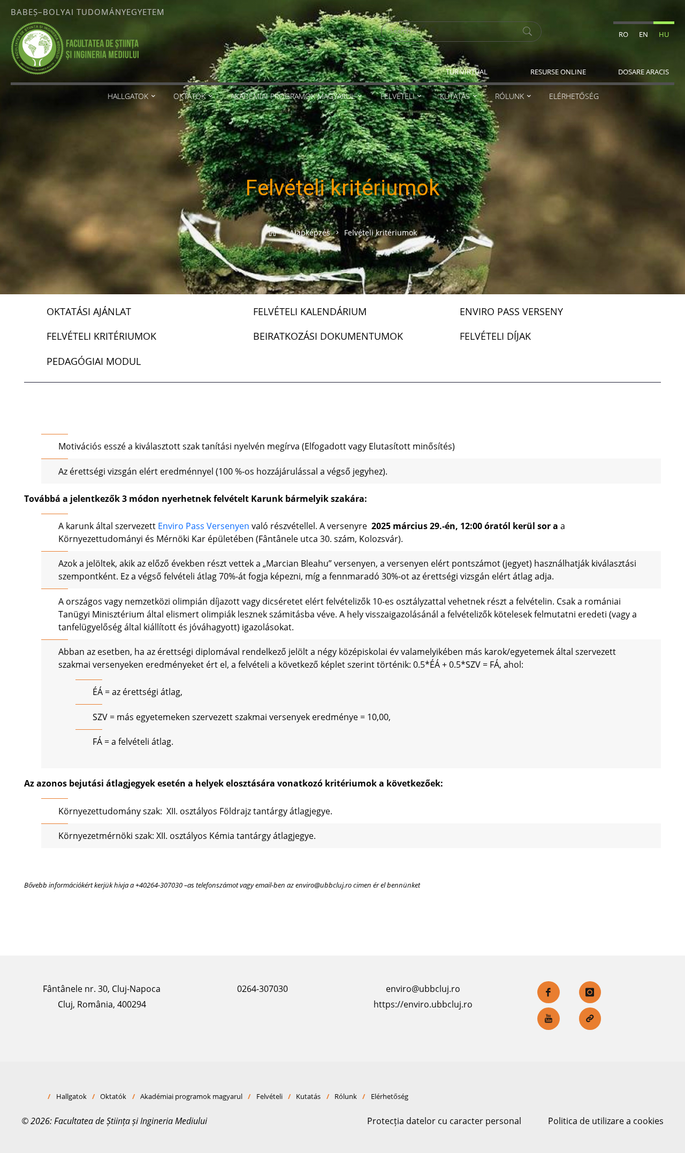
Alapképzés (310, 232)
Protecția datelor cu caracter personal (444, 1121)
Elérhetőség (389, 1096)
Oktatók (113, 1096)
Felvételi (269, 1096)
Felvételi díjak (495, 336)
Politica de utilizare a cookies (606, 1121)
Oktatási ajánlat (89, 311)
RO (623, 34)
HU (664, 34)
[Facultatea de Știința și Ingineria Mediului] (75, 47)
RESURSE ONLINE (558, 72)
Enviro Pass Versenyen (203, 526)
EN (643, 34)
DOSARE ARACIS (643, 72)
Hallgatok (71, 1096)
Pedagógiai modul (94, 361)
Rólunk (345, 1096)
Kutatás (308, 1096)
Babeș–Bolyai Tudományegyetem (88, 11)
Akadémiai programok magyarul (191, 1096)
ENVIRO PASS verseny (511, 311)
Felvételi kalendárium (310, 311)
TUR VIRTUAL (467, 72)
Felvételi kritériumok (101, 336)
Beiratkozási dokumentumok (328, 336)
